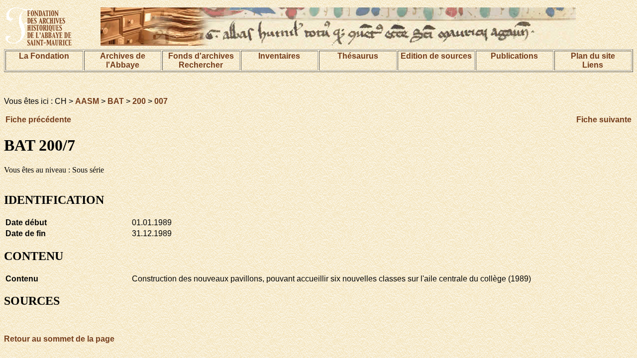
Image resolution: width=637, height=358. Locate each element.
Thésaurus (357, 56)
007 (161, 101)
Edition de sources (436, 56)
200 (139, 101)
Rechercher (201, 65)
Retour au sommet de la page (59, 339)
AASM (87, 101)
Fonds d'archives (201, 56)
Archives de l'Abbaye (122, 60)
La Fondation (44, 56)
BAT (115, 101)
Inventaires (279, 56)
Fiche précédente (38, 119)
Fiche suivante (604, 119)
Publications (514, 56)
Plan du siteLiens (593, 60)
